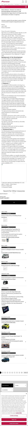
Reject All (14, 419)
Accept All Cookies (14, 423)
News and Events (10, 4)
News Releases (17, 4)
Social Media (5, 389)
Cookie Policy (19, 413)
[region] (14, 409)
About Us (5, 4)
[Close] (26, 393)
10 (21, 372)
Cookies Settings (14, 415)
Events (17, 385)
